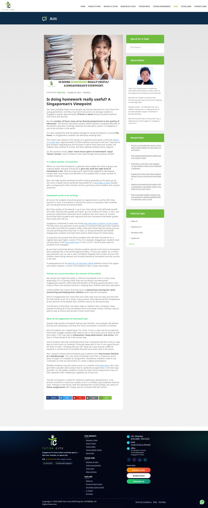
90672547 (145, 438)
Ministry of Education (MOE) (81, 263)
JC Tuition (89, 491)
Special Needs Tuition (94, 450)
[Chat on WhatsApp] (200, 500)
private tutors (103, 365)
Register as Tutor (128, 6)
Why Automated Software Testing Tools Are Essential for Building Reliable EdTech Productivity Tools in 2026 (146, 197)
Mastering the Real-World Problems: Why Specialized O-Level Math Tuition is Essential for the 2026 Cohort (146, 186)
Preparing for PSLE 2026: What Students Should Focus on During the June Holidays (146, 176)
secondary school (102, 182)
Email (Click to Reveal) (140, 444)
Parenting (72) (136, 227)
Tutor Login (186, 6)
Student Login (200, 6)
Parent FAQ (90, 453)
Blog (176, 6)
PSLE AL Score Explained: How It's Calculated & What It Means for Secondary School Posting (146, 147)
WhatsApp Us (138, 481)
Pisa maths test (72, 242)
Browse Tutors (139, 475)
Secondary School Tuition (95, 487)
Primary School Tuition (94, 484)
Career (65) (135, 238)
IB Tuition (89, 494)
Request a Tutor (111, 6)
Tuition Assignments (162, 6)
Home (83, 6)
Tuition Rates (144, 6)
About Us (89, 481)
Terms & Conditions (143, 502)
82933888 (135, 438)
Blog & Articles (91, 472)
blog (53, 18)
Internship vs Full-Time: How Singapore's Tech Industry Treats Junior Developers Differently (146, 166)
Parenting (86, 92)
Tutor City (61, 92)
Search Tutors (94, 6)
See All (131, 244)
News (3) (134, 221)
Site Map (162, 502)
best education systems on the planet (101, 223)
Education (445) (137, 232)
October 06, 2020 (74, 92)
